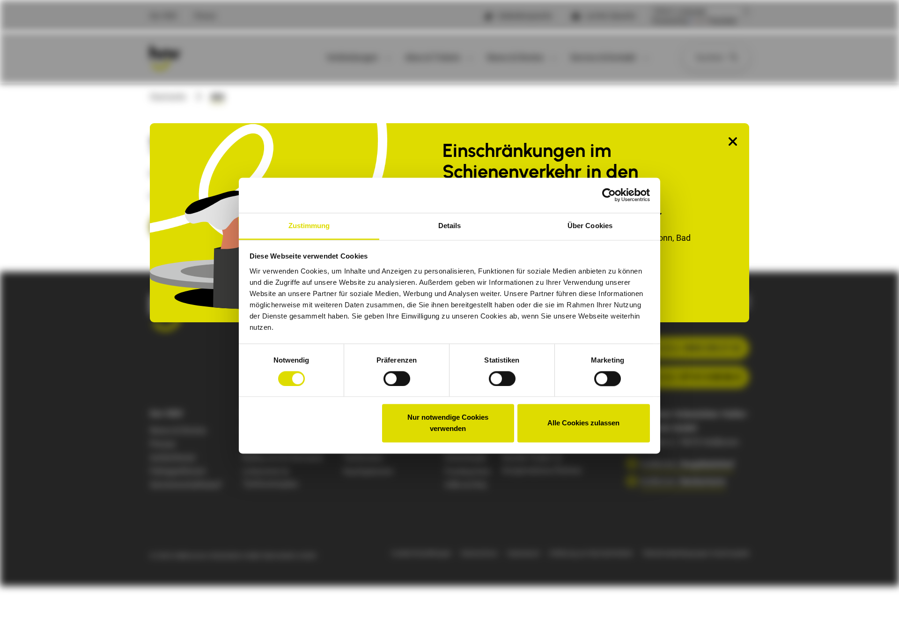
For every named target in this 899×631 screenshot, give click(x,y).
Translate (722, 21)
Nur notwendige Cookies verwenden (447, 423)
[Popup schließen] (733, 142)
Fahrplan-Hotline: (679, 348)
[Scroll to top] (877, 609)
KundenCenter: (682, 377)
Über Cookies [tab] (589, 226)
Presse (205, 16)
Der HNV (163, 16)
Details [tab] (449, 226)
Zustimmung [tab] (309, 226)
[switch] (396, 378)
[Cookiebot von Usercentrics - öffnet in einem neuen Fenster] (609, 195)
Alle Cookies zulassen (583, 423)
